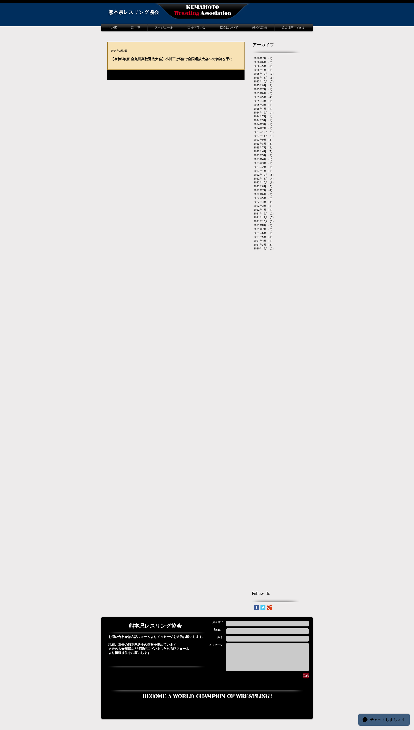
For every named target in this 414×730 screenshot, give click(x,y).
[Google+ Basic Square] (269, 607)
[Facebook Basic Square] (256, 607)
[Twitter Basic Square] (262, 607)
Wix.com (255, 717)
